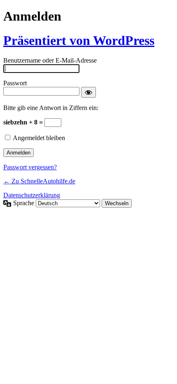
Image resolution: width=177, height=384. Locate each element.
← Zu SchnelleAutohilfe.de (39, 181)
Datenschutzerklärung (31, 195)
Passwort (15, 83)
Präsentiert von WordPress (78, 40)
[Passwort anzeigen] (88, 92)
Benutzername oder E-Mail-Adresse (50, 60)
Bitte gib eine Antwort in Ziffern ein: (50, 107)
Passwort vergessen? (30, 167)
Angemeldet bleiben (39, 137)
